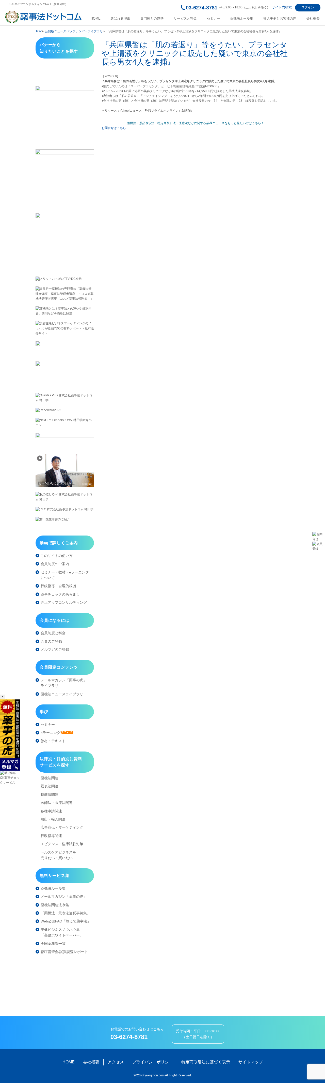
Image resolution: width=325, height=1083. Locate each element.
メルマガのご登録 (55, 649)
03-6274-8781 (201, 7)
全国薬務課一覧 (53, 944)
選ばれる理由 (120, 18)
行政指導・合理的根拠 (58, 586)
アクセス (116, 1062)
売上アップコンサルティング (64, 602)
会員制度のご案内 (55, 564)
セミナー (213, 18)
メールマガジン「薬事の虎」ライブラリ (64, 683)
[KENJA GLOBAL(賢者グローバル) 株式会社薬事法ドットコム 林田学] (65, 470)
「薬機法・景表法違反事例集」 (65, 913)
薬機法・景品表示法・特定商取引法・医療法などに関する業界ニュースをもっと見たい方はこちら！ (195, 123)
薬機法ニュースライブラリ (62, 694)
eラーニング (50, 733)
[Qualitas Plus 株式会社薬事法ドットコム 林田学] (65, 398)
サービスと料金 (185, 18)
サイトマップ (250, 1062)
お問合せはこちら (114, 128)
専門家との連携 (152, 18)
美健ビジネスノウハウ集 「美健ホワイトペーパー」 (62, 932)
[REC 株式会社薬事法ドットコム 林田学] (65, 509)
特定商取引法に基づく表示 (205, 1062)
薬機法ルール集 (241, 18)
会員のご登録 (51, 641)
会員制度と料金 (53, 633)
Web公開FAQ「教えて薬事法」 (66, 921)
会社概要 (313, 18)
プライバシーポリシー (152, 1062)
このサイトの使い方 (57, 556)
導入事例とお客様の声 (279, 18)
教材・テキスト (53, 741)
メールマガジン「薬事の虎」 (64, 896)
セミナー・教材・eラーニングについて (65, 575)
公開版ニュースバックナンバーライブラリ (74, 31)
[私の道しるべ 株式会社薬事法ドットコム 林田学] (65, 497)
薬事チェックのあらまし (60, 594)
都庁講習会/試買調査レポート (64, 952)
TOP (39, 31)
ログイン (307, 7)
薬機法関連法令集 (55, 905)
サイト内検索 (282, 7)
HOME (96, 18)
